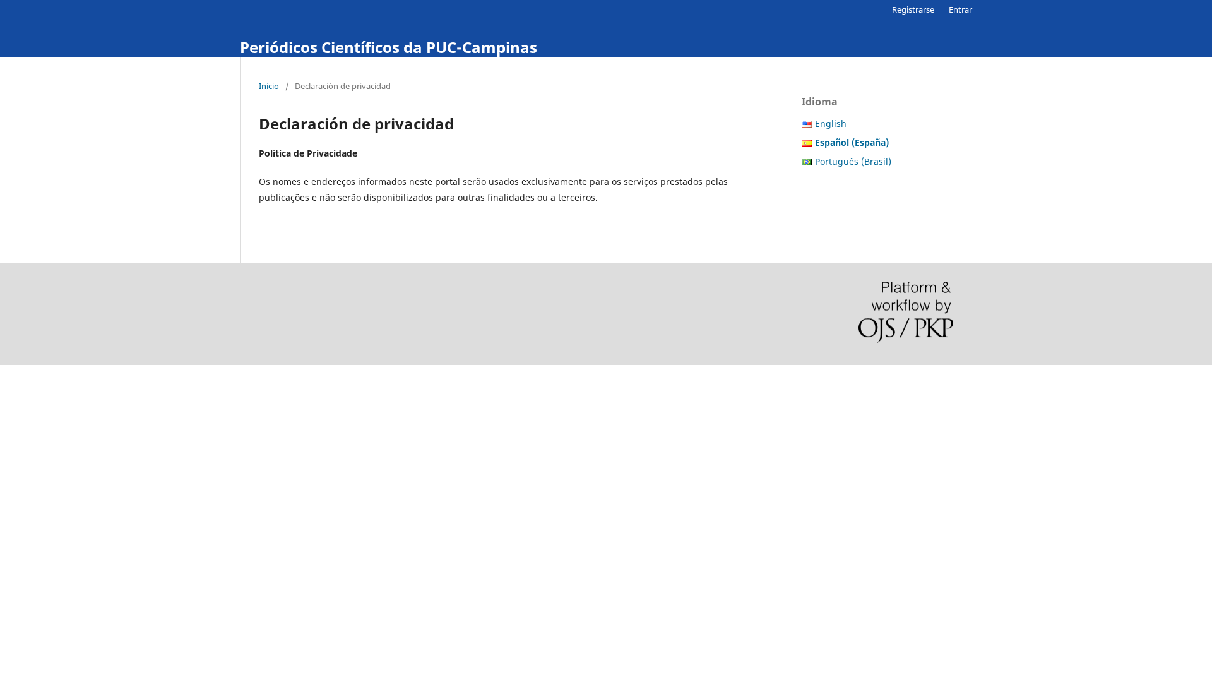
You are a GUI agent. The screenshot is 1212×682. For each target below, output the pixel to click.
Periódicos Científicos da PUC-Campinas (388, 47)
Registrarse (913, 9)
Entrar (960, 9)
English (831, 123)
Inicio (269, 86)
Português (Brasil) (853, 161)
